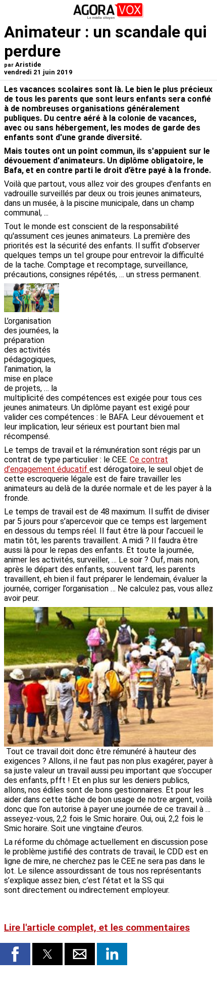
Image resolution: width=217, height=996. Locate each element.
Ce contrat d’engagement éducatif (86, 464)
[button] (15, 954)
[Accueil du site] (108, 17)
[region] (137, 336)
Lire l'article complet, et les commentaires (97, 927)
